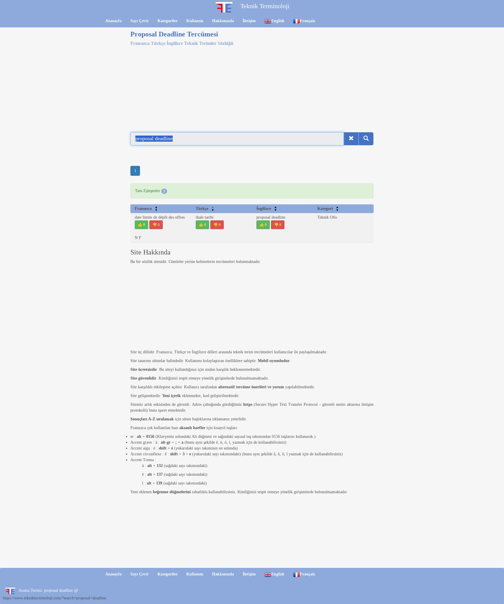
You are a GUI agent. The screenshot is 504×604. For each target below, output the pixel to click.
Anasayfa (113, 21)
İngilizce (266, 208)
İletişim (249, 21)
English (277, 21)
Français (307, 21)
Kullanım (194, 21)
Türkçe (205, 208)
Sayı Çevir (139, 21)
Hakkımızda (223, 21)
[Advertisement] (252, 87)
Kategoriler (168, 21)
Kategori (328, 208)
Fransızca (146, 208)
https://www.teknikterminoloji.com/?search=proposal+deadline (54, 598)
